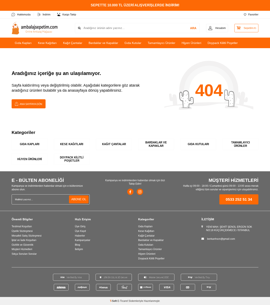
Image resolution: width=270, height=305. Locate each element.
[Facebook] (130, 192)
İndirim (46, 14)
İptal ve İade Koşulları (24, 240)
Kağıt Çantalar (72, 43)
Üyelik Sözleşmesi (22, 231)
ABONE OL (78, 199)
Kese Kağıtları (47, 43)
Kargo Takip (69, 14)
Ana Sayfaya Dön (30, 104)
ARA (193, 28)
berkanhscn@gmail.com (221, 238)
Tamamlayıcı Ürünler (161, 43)
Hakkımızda (24, 14)
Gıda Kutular (132, 43)
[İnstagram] (140, 192)
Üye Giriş (80, 226)
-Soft (113, 301)
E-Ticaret (122, 301)
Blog (77, 244)
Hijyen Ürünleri (191, 43)
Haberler (80, 235)
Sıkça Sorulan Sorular (24, 253)
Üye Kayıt (80, 231)
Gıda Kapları (23, 43)
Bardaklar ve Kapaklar (103, 43)
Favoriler (253, 14)
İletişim (79, 249)
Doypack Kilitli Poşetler (223, 43)
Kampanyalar (82, 240)
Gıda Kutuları (198, 144)
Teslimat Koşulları (22, 226)
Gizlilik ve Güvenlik (22, 244)
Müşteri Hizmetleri (22, 249)
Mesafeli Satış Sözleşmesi (27, 235)
